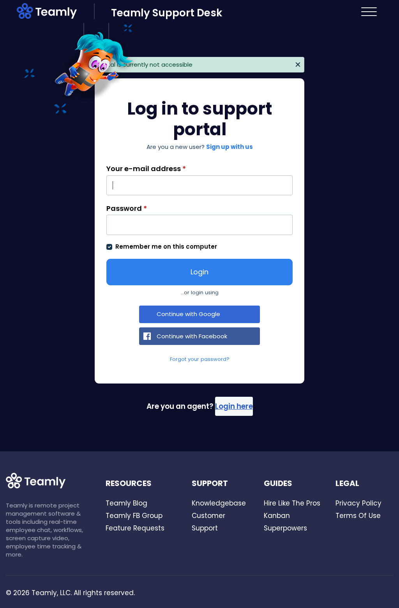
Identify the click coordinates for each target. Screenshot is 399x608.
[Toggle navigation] (369, 11)
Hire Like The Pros (292, 503)
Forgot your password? (200, 359)
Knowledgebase (219, 503)
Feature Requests (135, 528)
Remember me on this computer (166, 246)
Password (126, 208)
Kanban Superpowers (285, 522)
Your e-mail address (146, 168)
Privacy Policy (358, 503)
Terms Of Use (358, 515)
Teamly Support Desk (166, 13)
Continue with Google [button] (188, 314)
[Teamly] (55, 12)
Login (199, 272)
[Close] (298, 64)
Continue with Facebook (192, 336)
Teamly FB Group (134, 515)
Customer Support (208, 522)
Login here (234, 406)
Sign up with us (229, 147)
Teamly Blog (126, 503)
